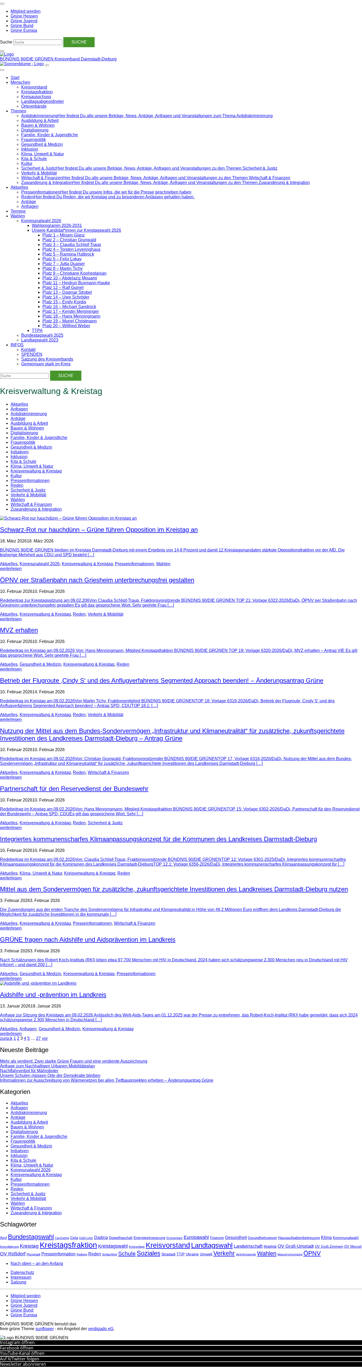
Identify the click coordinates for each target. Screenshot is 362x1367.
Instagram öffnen (17, 1342)
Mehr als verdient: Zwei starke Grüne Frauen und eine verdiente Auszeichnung (73, 1061)
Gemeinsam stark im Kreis (45, 364)
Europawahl (196, 1237)
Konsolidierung (9, 1246)
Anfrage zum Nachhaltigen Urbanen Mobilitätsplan (47, 1066)
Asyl (3, 1237)
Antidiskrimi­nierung (29, 413)
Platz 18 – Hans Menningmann (71, 316)
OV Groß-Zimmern (329, 1246)
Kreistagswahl (113, 1246)
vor (45, 1038)
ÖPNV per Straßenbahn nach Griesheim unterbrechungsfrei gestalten (97, 580)
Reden (17, 485)
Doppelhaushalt (121, 1238)
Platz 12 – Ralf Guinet (62, 287)
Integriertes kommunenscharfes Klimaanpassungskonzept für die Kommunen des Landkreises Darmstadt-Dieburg (158, 839)
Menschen (20, 82)
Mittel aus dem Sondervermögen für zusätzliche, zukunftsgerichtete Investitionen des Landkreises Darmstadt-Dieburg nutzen (174, 889)
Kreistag (29, 1246)
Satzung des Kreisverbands (47, 359)
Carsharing (62, 1237)
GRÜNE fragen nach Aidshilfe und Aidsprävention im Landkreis (87, 939)
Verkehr (224, 1253)
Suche (6, 42)
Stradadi (168, 1254)
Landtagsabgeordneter (42, 101)
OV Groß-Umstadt (296, 1246)
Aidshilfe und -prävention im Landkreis (53, 994)
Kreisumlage (137, 1246)
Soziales (148, 1253)
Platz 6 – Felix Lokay (62, 259)
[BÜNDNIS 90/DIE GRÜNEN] (7, 54)
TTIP (180, 1254)
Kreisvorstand (34, 87)
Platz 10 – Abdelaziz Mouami (69, 278)
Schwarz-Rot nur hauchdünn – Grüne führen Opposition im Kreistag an (99, 529)
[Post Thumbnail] (68, 518)
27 (38, 1038)
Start (15, 77)
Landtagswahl (212, 1245)
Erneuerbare (174, 1237)
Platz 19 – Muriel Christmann (69, 321)
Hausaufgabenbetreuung (299, 1237)
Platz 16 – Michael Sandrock (69, 306)
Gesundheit (236, 1237)
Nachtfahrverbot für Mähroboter (29, 1070)
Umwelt (206, 1254)
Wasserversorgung (289, 1254)
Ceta (74, 1237)
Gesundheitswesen (262, 1238)
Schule (127, 1253)
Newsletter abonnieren (23, 1364)
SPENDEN (31, 354)
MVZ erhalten (19, 630)
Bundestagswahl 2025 (42, 335)
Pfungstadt (33, 1254)
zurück (6, 1038)
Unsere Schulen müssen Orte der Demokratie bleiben (50, 1075)
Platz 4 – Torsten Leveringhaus (71, 249)
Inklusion (29, 149)
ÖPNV (312, 1253)
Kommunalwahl (346, 1237)
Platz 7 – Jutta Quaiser (63, 263)
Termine (18, 211)
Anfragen (29, 206)
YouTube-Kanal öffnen (22, 1353)
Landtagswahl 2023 (39, 340)
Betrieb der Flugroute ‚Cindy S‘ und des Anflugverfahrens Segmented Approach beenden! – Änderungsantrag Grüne (161, 680)
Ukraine (192, 1254)
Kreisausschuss (36, 96)
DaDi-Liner (86, 1237)
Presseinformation (58, 1254)
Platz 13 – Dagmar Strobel (67, 292)
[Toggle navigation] (2, 4)
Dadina (101, 1237)
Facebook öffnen (16, 1348)
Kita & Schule (34, 158)
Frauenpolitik (33, 139)
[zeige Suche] (2, 51)
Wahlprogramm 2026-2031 (57, 225)
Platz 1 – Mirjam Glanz (63, 235)
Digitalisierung (34, 130)
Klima (326, 1237)
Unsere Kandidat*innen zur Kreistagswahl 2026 (76, 230)
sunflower (45, 1328)
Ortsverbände (34, 106)
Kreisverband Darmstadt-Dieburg (86, 59)
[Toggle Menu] (2, 70)
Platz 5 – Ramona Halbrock (68, 254)
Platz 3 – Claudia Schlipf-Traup (71, 244)
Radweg (82, 1254)
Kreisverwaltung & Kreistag (36, 471)
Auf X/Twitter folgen (19, 1359)
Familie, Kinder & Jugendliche (49, 135)
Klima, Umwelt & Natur (42, 154)
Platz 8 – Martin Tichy (62, 268)
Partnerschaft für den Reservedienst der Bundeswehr (74, 788)
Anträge (28, 201)
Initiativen (20, 452)
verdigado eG (100, 1328)
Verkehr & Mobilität (39, 173)
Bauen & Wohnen (38, 125)
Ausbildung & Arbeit (40, 120)
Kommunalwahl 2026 (41, 220)
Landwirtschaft (248, 1246)
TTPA (37, 330)
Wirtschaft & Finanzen (31, 504)
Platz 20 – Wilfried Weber (66, 325)
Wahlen (18, 216)
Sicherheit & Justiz (28, 490)
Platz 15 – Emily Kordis (64, 302)
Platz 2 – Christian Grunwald (69, 240)
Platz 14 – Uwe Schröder (65, 297)
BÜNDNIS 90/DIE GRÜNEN (27, 59)
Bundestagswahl (31, 1236)
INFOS (17, 345)
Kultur (26, 163)
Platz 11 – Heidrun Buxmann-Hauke (76, 283)
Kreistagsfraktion (37, 92)
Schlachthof (109, 1254)
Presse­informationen (30, 480)
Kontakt (28, 349)
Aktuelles (19, 187)
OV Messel (352, 1246)
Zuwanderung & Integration (36, 509)
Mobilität (270, 1246)
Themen (18, 111)
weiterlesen (11, 568)
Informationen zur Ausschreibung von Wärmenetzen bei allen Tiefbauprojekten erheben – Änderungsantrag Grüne (106, 1080)
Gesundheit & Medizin (42, 144)
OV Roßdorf (12, 1253)
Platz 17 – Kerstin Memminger (70, 311)
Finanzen (217, 1238)
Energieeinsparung (149, 1237)
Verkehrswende (246, 1254)
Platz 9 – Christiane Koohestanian (74, 273)
